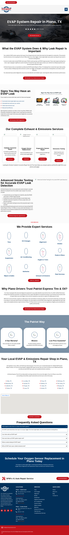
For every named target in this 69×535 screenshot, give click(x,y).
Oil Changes (26, 241)
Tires (9, 242)
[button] (66, 9)
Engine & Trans (43, 260)
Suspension (9, 258)
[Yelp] (11, 510)
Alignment (43, 242)
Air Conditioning (26, 257)
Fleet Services (60, 274)
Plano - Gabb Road (21, 490)
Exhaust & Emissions (43, 276)
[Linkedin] (8, 510)
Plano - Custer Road (21, 506)
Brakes (60, 244)
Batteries (26, 271)
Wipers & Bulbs (9, 276)
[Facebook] (2, 510)
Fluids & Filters (60, 255)
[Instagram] (5, 510)
